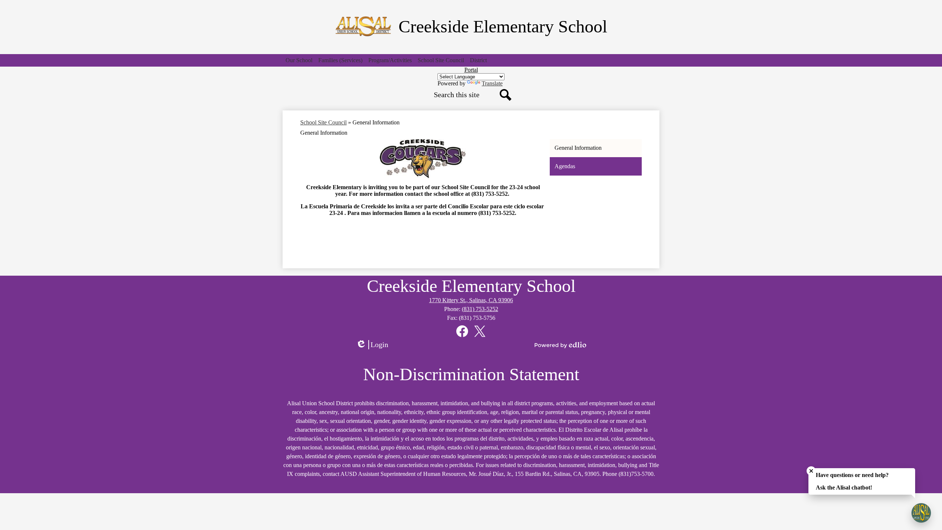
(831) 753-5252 (480, 309)
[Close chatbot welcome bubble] (811, 471)
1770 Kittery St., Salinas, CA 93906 (471, 300)
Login (374, 344)
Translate (492, 83)
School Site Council (323, 122)
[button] (299, 60)
